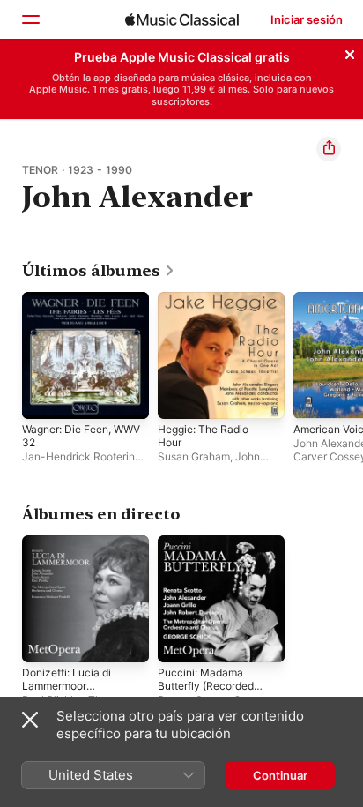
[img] (182, 19)
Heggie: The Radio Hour (203, 435)
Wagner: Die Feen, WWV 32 (81, 435)
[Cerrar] (350, 52)
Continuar (280, 775)
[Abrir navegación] (30, 19)
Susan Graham (194, 456)
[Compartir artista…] (328, 149)
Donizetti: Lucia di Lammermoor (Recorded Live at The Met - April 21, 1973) (76, 692)
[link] (98, 270)
